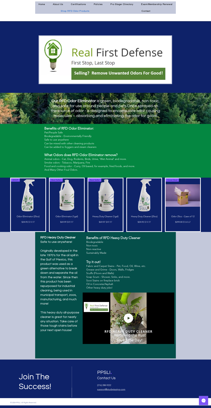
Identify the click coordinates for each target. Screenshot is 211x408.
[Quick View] (144, 195)
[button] (78, 4)
